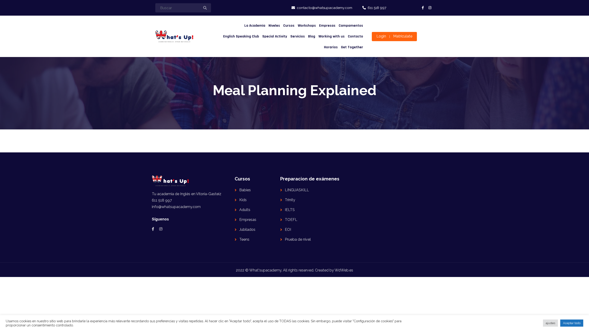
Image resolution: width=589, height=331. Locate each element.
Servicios (297, 36)
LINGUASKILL (297, 190)
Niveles (274, 25)
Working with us (331, 36)
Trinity (290, 200)
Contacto (355, 36)
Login (381, 36)
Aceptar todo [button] (571, 323)
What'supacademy (265, 270)
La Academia (254, 25)
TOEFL (291, 219)
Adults (244, 210)
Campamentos (351, 25)
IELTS (290, 210)
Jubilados (247, 229)
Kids (243, 200)
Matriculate (402, 36)
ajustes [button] (550, 323)
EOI (288, 229)
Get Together (352, 47)
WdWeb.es (344, 270)
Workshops (307, 25)
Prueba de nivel (298, 239)
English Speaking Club (241, 36)
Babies (245, 190)
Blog (311, 36)
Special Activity (274, 36)
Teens (244, 239)
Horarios (331, 47)
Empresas (327, 25)
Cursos (288, 25)
